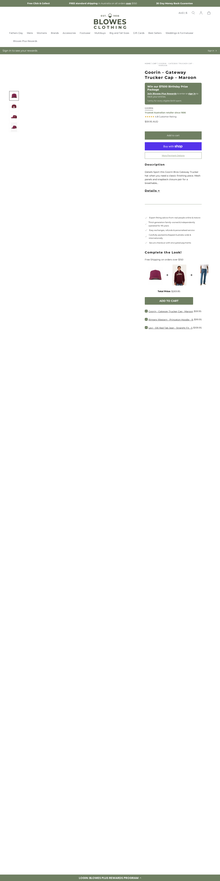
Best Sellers (155, 33)
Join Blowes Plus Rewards (162, 93)
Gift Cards (138, 33)
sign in (192, 93)
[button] (183, 13)
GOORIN (149, 108)
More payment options (173, 155)
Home (148, 63)
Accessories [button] (69, 33)
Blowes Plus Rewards (25, 41)
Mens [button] (30, 33)
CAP (155, 63)
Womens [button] (42, 33)
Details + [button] (152, 190)
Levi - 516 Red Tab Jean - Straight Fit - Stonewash (176, 327)
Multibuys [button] (100, 33)
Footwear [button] (85, 33)
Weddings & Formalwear (179, 33)
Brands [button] (55, 33)
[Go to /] (110, 21)
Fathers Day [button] (16, 33)
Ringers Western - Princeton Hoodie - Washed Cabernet (179, 319)
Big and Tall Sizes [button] (119, 33)
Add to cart (173, 135)
